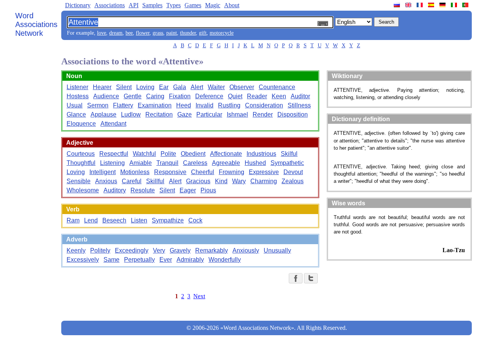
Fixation (180, 96)
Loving (145, 87)
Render (263, 114)
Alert (197, 87)
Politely (100, 250)
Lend (91, 220)
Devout (293, 172)
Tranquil (167, 163)
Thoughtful (81, 163)
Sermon (97, 105)
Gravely (180, 250)
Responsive (170, 172)
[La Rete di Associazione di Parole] (454, 5)
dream (116, 33)
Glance (76, 114)
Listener (77, 87)
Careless (195, 163)
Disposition (292, 114)
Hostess (78, 96)
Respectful (113, 153)
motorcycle (222, 33)
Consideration (264, 105)
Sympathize (168, 220)
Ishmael (237, 114)
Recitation (159, 114)
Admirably (190, 259)
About (231, 5)
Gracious (198, 181)
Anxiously (245, 250)
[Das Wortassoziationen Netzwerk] (443, 5)
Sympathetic (287, 163)
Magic (212, 5)
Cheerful (202, 172)
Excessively (83, 259)
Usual (75, 105)
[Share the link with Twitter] (311, 278)
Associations (109, 5)
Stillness (299, 105)
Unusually (277, 250)
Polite (168, 153)
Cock (195, 220)
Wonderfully (224, 259)
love (101, 33)
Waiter (216, 87)
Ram (73, 220)
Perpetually (139, 259)
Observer (241, 87)
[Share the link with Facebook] (295, 278)
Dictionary (78, 5)
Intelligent (102, 172)
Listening (112, 163)
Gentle (133, 96)
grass (158, 33)
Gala (179, 87)
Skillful (155, 181)
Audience (106, 96)
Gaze (184, 114)
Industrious (261, 153)
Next (199, 296)
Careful (132, 181)
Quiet (235, 96)
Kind (221, 181)
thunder (188, 33)
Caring (155, 96)
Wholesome (83, 190)
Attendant (113, 123)
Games (193, 5)
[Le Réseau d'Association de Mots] (420, 5)
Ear (164, 87)
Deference (209, 96)
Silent (124, 87)
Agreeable (226, 163)
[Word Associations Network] (409, 5)
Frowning (231, 172)
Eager (188, 190)
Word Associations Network (36, 24)
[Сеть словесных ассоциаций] (397, 5)
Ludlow (131, 114)
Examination (155, 105)
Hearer (102, 87)
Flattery (123, 105)
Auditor (300, 96)
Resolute (143, 190)
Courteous (81, 153)
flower (143, 33)
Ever (165, 259)
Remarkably (211, 250)
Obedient (193, 153)
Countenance (277, 87)
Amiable (140, 163)
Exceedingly (131, 250)
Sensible (79, 181)
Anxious (106, 181)
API (133, 5)
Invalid (204, 105)
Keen (279, 96)
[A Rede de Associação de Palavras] (466, 5)
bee (129, 33)
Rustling (229, 105)
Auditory (114, 190)
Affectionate (226, 153)
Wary (239, 181)
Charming (263, 181)
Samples (152, 5)
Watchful (144, 153)
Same (111, 259)
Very (159, 250)
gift (203, 33)
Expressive (264, 172)
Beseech (114, 220)
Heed (183, 105)
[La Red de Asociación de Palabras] (432, 5)
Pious (208, 190)
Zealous (293, 181)
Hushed (255, 163)
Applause (103, 114)
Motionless (135, 172)
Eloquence (81, 123)
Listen (139, 220)
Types (173, 5)
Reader (257, 96)
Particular (209, 114)
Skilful (289, 153)
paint (171, 33)
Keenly (76, 250)
